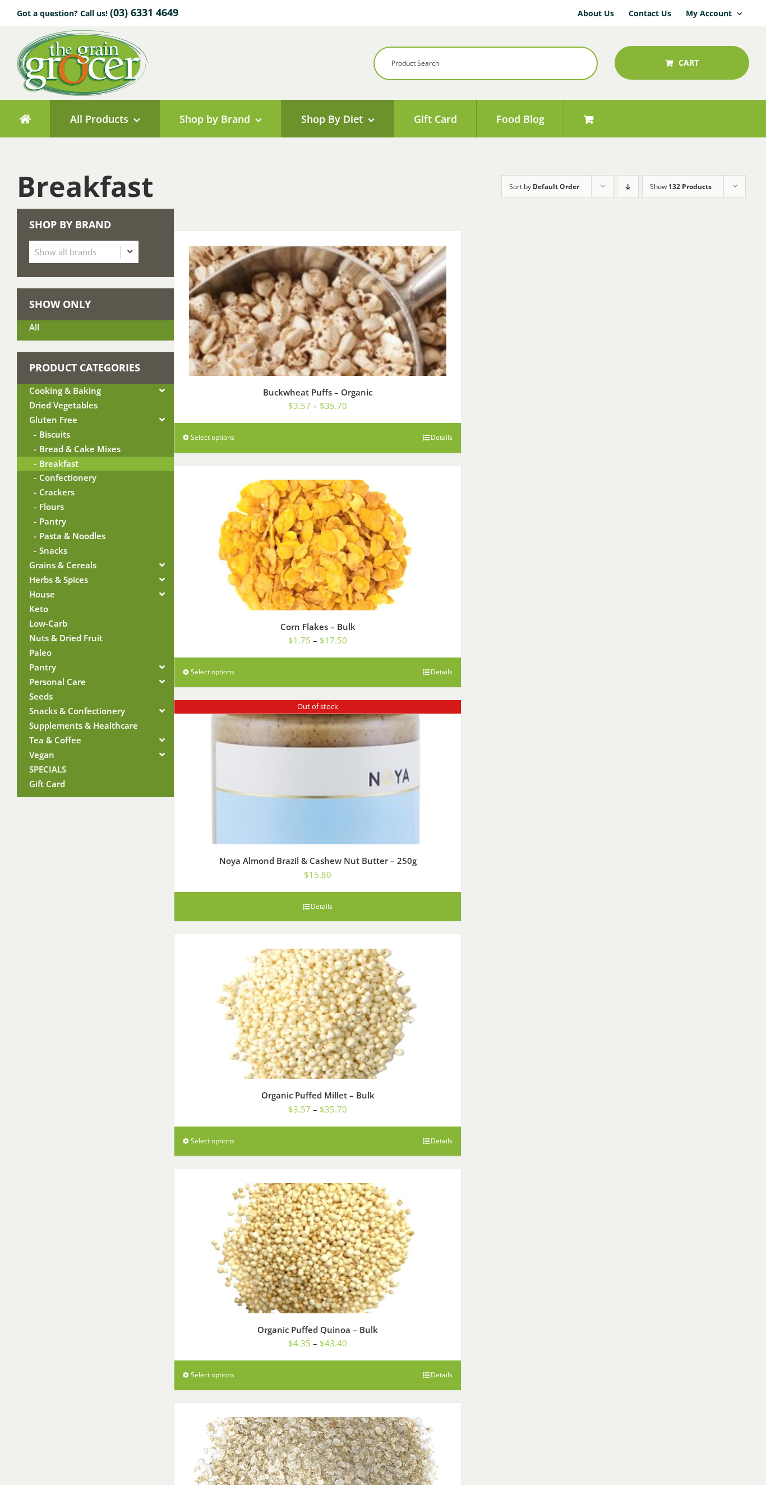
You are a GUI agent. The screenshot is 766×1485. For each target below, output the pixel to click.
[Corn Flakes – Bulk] (317, 538)
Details (442, 437)
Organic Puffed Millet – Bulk (318, 1095)
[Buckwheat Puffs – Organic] (317, 303)
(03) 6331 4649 (144, 12)
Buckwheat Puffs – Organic (317, 392)
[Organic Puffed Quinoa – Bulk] (317, 1241)
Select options (212, 437)
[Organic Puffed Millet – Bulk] (317, 1006)
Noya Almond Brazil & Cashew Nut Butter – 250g (318, 860)
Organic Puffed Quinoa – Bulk (317, 1329)
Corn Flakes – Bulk (318, 626)
